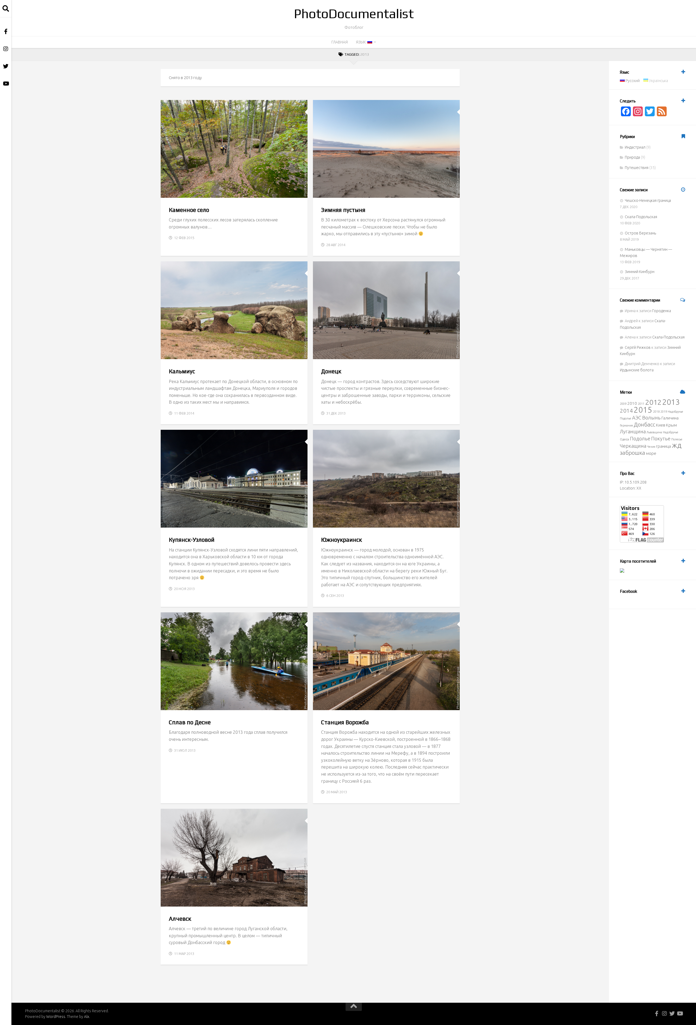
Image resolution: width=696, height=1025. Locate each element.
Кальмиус (182, 371)
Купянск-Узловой (192, 539)
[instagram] (6, 49)
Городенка (661, 311)
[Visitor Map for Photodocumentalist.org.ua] (622, 571)
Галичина (670, 418)
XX (638, 488)
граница (663, 446)
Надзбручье (675, 411)
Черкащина (633, 446)
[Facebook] (6, 31)
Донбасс (644, 424)
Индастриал (330, 353)
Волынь (651, 417)
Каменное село (189, 209)
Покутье (660, 438)
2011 (641, 403)
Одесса (624, 439)
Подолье (625, 418)
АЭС (636, 417)
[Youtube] (6, 83)
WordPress (55, 1016)
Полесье (676, 439)
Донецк (331, 371)
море (651, 453)
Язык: (361, 42)
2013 (671, 402)
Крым (671, 425)
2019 (663, 411)
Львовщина (654, 432)
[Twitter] (6, 66)
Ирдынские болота (637, 370)
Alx (86, 1016)
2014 (626, 411)
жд (677, 445)
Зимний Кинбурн (639, 271)
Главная (339, 42)
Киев (660, 425)
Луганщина (633, 431)
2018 (656, 411)
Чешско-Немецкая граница (648, 200)
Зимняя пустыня (343, 209)
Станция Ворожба (345, 722)
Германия (626, 425)
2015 (643, 409)
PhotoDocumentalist (354, 13)
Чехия (651, 446)
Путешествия (200, 192)
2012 (653, 402)
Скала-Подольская (641, 217)
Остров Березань (640, 233)
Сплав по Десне (190, 722)
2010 (632, 403)
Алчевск (180, 918)
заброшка (632, 453)
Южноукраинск (341, 539)
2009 (623, 403)
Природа (174, 192)
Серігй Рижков (638, 347)
